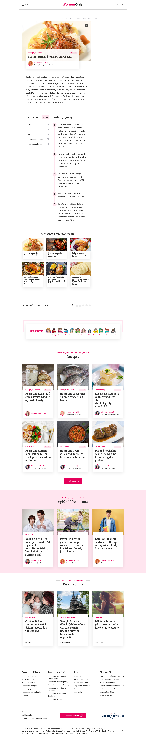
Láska (62, 535)
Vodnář (71, 335)
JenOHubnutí (87, 733)
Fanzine (25, 733)
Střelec (95, 335)
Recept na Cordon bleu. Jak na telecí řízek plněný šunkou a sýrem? (38, 455)
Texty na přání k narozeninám (112, 676)
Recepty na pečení (32, 390)
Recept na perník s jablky (58, 682)
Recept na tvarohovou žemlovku (57, 695)
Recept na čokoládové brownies (57, 689)
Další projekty (27, 715)
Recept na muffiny (55, 699)
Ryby (89, 335)
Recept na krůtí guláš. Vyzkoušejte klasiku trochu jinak (73, 454)
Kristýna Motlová (107, 412)
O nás (24, 712)
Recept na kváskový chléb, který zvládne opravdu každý (37, 397)
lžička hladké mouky (35, 139)
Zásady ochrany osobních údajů (34, 718)
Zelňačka (25, 695)
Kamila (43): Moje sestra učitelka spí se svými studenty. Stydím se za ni (106, 543)
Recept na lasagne (29, 686)
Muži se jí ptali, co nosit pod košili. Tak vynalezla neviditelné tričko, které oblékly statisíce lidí (38, 546)
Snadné (73, 53)
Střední (47, 447)
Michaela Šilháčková (39, 466)
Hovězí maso (30, 447)
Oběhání (79, 731)
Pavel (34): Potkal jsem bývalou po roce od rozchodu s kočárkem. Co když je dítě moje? (71, 545)
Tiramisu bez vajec (81, 682)
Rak (78, 335)
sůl (29, 134)
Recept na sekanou (29, 682)
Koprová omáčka (107, 692)
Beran (60, 335)
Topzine (111, 731)
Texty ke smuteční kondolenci (112, 686)
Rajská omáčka (28, 679)
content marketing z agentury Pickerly (37, 731)
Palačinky (78, 676)
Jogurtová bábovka (82, 686)
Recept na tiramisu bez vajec (59, 685)
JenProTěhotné (89, 731)
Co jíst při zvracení (107, 682)
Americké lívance (81, 679)
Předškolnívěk (101, 731)
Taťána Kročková (41, 62)
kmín (29, 129)
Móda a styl (29, 535)
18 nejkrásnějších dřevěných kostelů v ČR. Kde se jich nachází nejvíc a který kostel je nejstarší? (72, 629)
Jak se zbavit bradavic (109, 689)
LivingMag (69, 733)
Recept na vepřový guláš (31, 692)
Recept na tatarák (29, 676)
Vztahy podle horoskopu (109, 679)
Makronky (78, 692)
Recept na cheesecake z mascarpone (57, 677)
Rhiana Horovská (72, 412)
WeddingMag (60, 733)
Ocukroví (77, 733)
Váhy (54, 335)
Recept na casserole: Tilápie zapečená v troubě (72, 397)
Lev (48, 335)
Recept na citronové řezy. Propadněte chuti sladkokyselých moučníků (107, 400)
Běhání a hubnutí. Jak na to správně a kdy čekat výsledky (107, 624)
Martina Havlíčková (38, 414)
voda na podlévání (35, 144)
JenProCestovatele (46, 733)
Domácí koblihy (80, 689)
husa (29, 124)
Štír (66, 335)
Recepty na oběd (60, 18)
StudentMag (33, 733)
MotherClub (70, 731)
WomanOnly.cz (50, 18)
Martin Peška (36, 560)
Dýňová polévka (106, 695)
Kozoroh (113, 335)
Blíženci (101, 335)
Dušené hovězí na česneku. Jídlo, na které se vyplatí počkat (105, 455)
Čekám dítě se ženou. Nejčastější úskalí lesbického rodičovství (36, 626)
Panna (83, 335)
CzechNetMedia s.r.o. (41, 728)
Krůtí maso (64, 447)
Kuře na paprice (28, 689)
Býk (107, 335)
